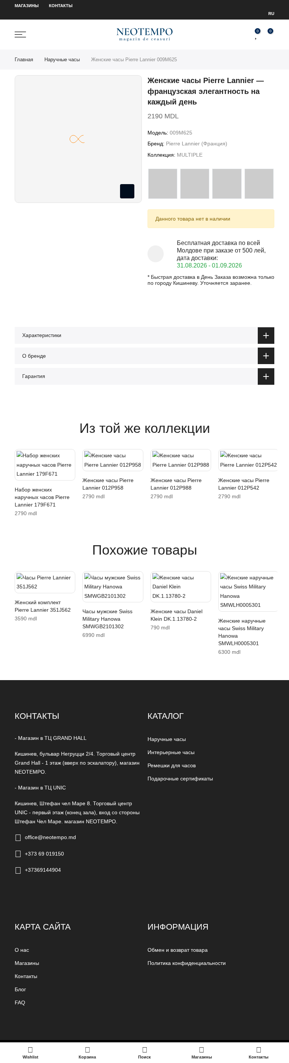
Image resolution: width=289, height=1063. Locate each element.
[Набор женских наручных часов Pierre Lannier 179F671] (45, 465)
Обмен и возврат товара (178, 950)
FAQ (20, 1002)
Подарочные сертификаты (180, 779)
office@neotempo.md (50, 837)
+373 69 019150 (44, 854)
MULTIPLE (189, 155)
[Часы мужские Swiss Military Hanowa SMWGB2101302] (112, 587)
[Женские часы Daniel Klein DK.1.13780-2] (181, 587)
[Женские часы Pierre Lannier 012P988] (181, 460)
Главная (24, 59)
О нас (22, 950)
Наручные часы (62, 59)
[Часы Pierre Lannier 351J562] (45, 582)
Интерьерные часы (171, 752)
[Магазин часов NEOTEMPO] (144, 34)
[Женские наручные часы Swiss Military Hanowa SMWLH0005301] (248, 591)
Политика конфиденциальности (187, 963)
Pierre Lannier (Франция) (196, 144)
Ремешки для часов (172, 765)
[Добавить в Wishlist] (22, 458)
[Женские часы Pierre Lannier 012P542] (248, 460)
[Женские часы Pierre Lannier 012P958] (112, 460)
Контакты (61, 5)
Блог (20, 989)
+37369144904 (43, 870)
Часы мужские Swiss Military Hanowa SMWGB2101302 (107, 618)
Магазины (27, 5)
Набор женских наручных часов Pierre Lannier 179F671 (42, 497)
